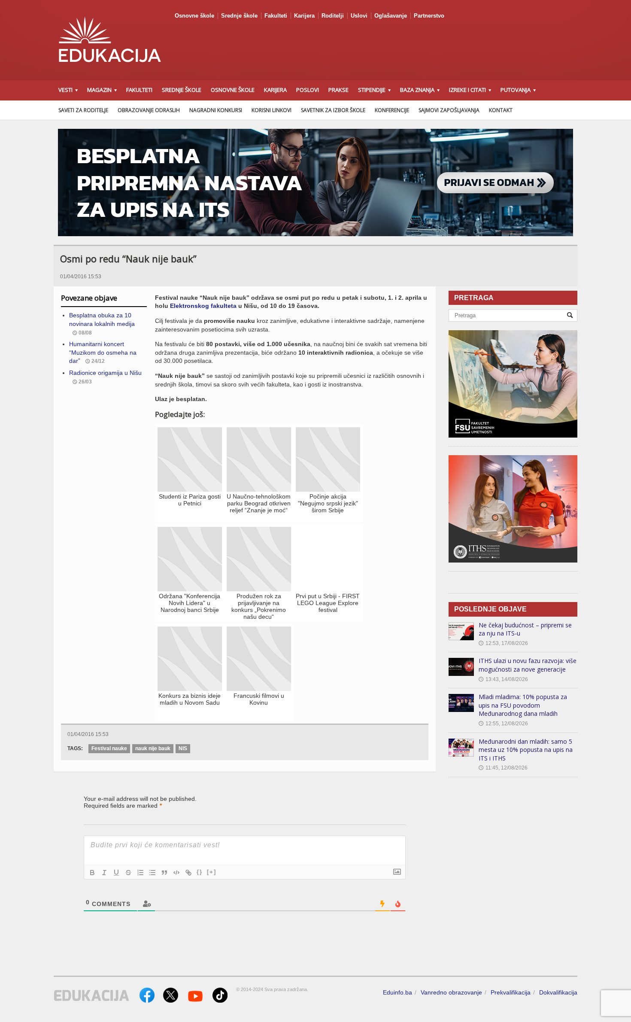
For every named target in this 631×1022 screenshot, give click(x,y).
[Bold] (92, 872)
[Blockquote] (164, 872)
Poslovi (307, 90)
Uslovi (359, 15)
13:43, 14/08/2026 (503, 679)
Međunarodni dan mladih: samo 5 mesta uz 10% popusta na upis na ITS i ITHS (526, 749)
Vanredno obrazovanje (451, 992)
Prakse (338, 90)
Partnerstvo (429, 15)
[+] (211, 872)
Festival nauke (109, 748)
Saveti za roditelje (83, 110)
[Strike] (128, 872)
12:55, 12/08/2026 (503, 724)
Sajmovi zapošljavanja (449, 110)
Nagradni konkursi (215, 110)
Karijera (304, 15)
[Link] (188, 872)
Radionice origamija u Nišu (105, 372)
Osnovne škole (194, 15)
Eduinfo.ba (397, 992)
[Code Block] (176, 872)
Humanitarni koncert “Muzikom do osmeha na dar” (103, 352)
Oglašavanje (390, 15)
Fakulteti (275, 15)
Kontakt (501, 110)
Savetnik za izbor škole (333, 110)
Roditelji (333, 15)
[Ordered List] (140, 872)
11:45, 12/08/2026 (503, 768)
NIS (183, 748)
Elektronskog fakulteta (203, 305)
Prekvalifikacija (511, 992)
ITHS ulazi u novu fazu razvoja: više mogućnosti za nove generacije (527, 665)
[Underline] (116, 872)
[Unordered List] (152, 872)
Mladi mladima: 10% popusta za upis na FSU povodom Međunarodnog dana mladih (523, 705)
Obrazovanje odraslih (149, 110)
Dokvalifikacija (558, 992)
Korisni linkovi (271, 110)
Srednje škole (239, 15)
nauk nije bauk (152, 748)
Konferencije (392, 110)
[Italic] (104, 872)
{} (200, 872)
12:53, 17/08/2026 (503, 643)
